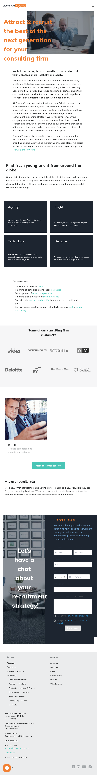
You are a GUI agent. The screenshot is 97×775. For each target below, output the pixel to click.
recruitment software (24, 149)
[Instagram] (78, 767)
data (40, 286)
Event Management (17, 696)
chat (70, 306)
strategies (56, 289)
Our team (54, 667)
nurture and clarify (39, 300)
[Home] (14, 6)
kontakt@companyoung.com (17, 748)
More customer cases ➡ (48, 465)
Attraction (11, 663)
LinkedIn (53, 680)
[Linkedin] (89, 767)
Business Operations (15, 671)
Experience (11, 667)
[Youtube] (84, 767)
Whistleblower (56, 684)
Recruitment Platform (18, 680)
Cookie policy (56, 675)
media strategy (51, 296)
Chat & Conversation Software (22, 688)
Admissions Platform (17, 684)
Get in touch (10, 753)
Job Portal (13, 705)
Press (52, 671)
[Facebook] (73, 767)
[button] (7, 768)
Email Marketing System (19, 692)
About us (54, 663)
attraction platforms (43, 293)
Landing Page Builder (18, 700)
